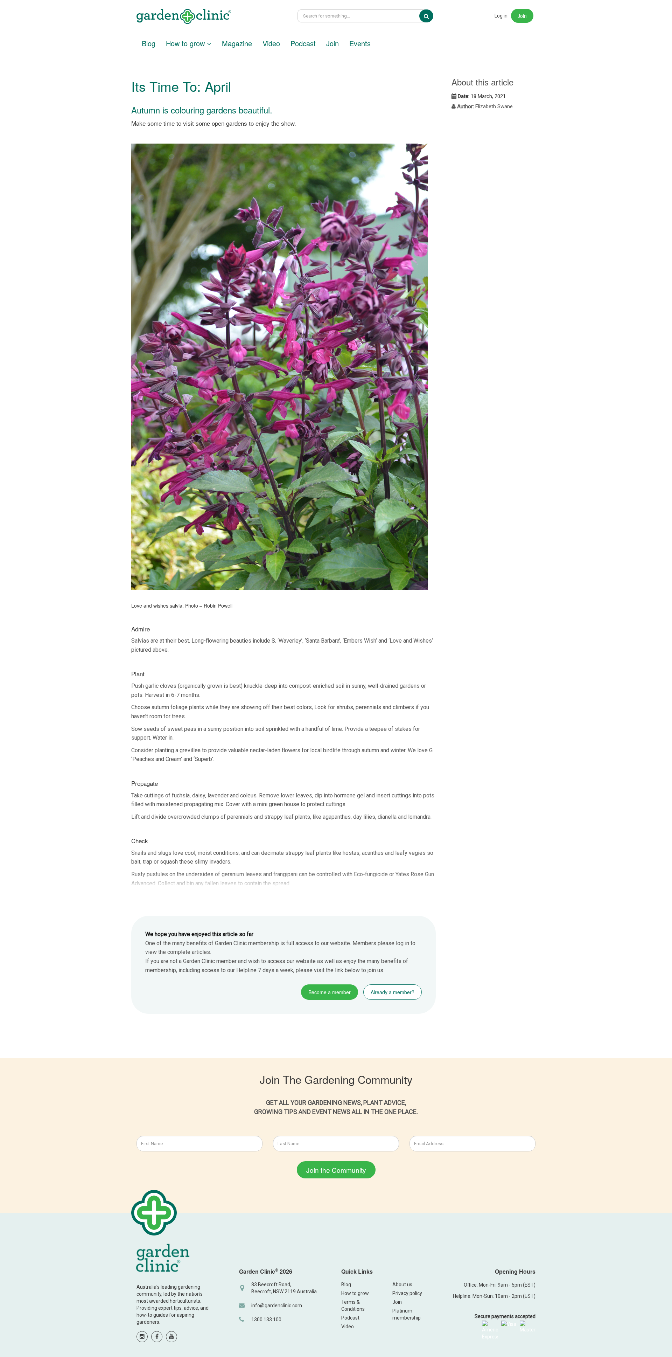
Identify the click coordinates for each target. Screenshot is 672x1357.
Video (271, 43)
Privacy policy (407, 1293)
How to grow (186, 43)
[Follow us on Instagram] (142, 1336)
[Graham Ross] (183, 17)
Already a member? (392, 992)
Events (360, 43)
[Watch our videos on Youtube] (171, 1336)
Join (522, 15)
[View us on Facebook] (156, 1336)
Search (431, 16)
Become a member (329, 992)
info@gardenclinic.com (276, 1305)
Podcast (303, 43)
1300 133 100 (266, 1319)
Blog (148, 43)
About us (402, 1284)
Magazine (237, 43)
